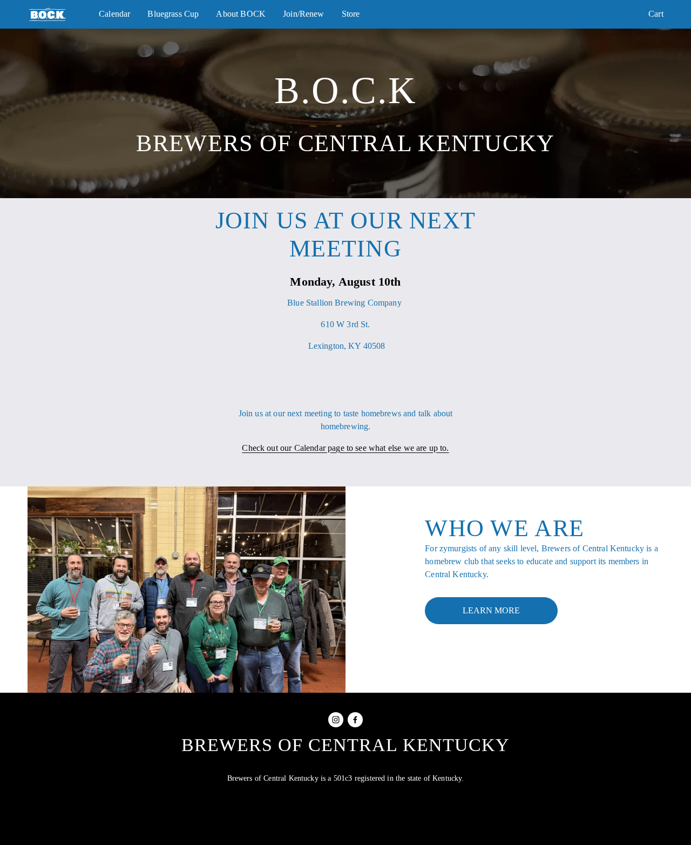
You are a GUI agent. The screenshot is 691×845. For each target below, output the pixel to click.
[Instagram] (335, 719)
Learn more (491, 610)
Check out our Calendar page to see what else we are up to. (345, 447)
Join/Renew (303, 13)
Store (351, 13)
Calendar (114, 13)
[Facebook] (355, 719)
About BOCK (241, 13)
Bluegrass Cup (173, 13)
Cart (655, 13)
